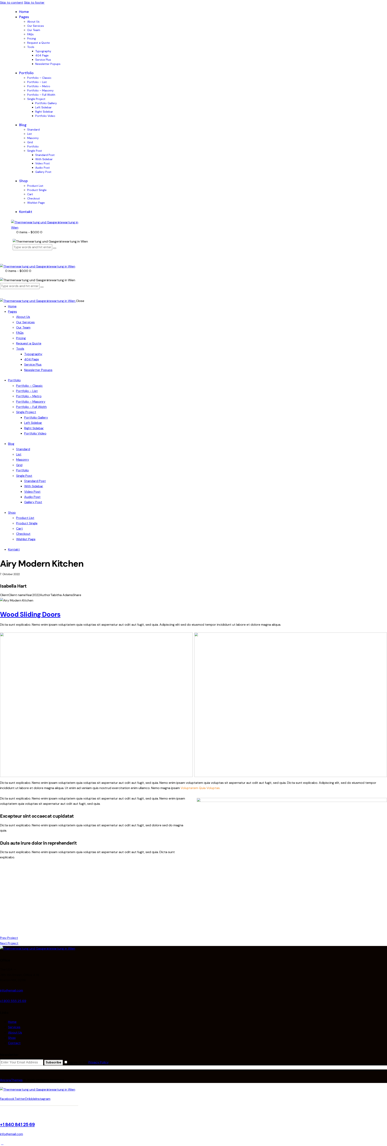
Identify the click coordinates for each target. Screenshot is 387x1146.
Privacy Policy (98, 1062)
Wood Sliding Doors (30, 614)
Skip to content (11, 2)
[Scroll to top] (2, 1143)
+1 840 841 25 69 (17, 1124)
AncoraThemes (11, 1080)
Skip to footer (34, 2)
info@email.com (11, 990)
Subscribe (53, 1062)
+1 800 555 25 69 (13, 1001)
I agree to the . (88, 1062)
